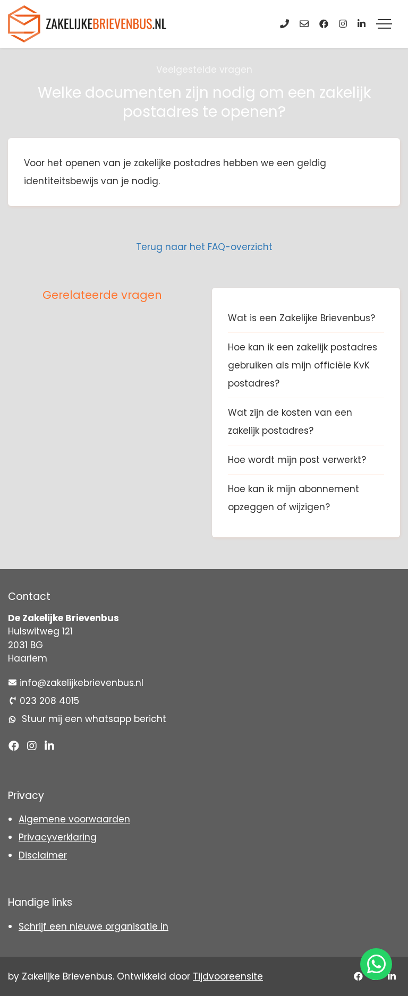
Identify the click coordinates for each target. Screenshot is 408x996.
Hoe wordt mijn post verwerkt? (297, 459)
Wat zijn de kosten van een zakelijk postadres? (290, 421)
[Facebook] (323, 24)
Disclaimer (43, 855)
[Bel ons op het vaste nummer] (284, 24)
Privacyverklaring (58, 837)
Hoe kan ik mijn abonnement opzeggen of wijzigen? (293, 498)
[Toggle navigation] (384, 24)
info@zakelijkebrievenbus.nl (81, 682)
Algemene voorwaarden (74, 819)
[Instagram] (343, 24)
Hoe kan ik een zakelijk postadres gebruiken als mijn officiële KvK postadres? (302, 365)
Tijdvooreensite (228, 976)
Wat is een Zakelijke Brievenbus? (301, 318)
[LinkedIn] (362, 24)
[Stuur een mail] (304, 24)
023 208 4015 (49, 700)
